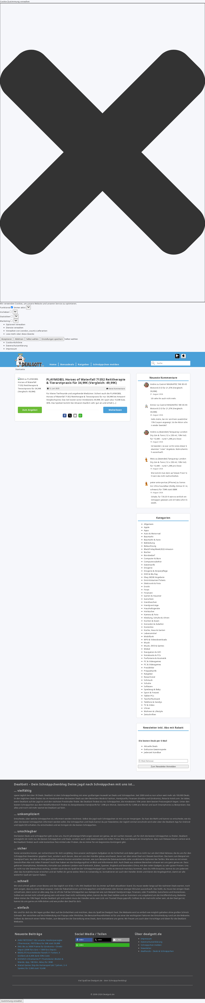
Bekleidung (149, 542)
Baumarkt (148, 536)
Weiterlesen (115, 409)
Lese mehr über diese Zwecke (20, 334)
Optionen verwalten (15, 324)
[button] (102, 152)
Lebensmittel (150, 633)
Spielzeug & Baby (152, 689)
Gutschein (149, 599)
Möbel (147, 649)
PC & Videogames (152, 661)
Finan (146, 589)
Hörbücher (149, 611)
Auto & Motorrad (152, 533)
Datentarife (149, 564)
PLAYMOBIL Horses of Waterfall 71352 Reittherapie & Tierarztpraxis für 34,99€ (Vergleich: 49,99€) (85, 381)
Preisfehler (149, 667)
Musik (147, 642)
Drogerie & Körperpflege (156, 571)
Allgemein (149, 524)
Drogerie (148, 567)
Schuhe (147, 683)
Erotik (147, 586)
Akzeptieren (6, 339)
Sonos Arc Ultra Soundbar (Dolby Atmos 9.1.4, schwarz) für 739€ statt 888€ (169, 486)
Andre (153, 384)
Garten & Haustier (152, 595)
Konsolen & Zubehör (154, 624)
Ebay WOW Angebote (154, 577)
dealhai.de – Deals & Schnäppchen (157, 951)
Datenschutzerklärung (16, 345)
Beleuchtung (150, 546)
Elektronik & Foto (152, 583)
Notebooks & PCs (152, 655)
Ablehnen (19, 339)
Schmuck (148, 680)
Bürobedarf (149, 555)
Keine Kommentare (117, 388)
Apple (146, 527)
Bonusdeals (67, 364)
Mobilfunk (149, 636)
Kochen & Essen (151, 620)
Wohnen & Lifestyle (153, 711)
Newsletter (146, 948)
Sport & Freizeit (151, 692)
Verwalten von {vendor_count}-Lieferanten (26, 330)
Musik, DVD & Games (154, 645)
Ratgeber (83, 364)
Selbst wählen (32, 339)
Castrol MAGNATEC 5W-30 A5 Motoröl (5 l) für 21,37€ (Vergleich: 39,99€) (168, 388)
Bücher (147, 552)
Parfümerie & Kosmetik (155, 658)
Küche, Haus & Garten (154, 630)
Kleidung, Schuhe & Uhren (156, 617)
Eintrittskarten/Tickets (155, 580)
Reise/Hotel (149, 677)
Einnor (153, 404)
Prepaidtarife (150, 670)
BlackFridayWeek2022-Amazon (158, 549)
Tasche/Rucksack (152, 698)
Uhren (147, 708)
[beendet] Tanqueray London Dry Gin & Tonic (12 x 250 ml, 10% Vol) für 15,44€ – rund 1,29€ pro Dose (168, 435)
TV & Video (149, 705)
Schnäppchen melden (106, 364)
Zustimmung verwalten (11, 1001)
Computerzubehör (153, 561)
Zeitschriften (150, 714)
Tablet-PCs (149, 695)
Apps (146, 530)
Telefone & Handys (153, 702)
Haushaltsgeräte (152, 608)
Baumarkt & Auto (152, 539)
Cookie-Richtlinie (14, 342)
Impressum (11, 348)
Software (148, 686)
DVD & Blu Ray (151, 574)
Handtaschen (150, 602)
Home (53, 364)
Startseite (20, 369)
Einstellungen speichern (52, 339)
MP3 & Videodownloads (155, 639)
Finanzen (148, 592)
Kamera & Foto (151, 614)
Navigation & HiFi (152, 652)
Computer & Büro (152, 558)
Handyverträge (151, 605)
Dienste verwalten (14, 327)
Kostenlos (149, 627)
